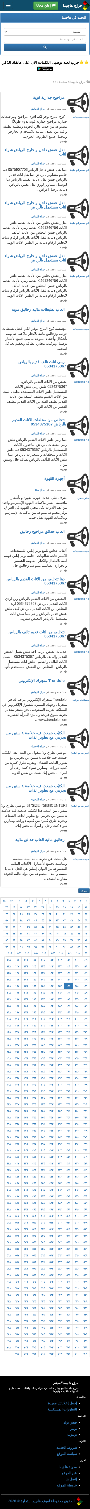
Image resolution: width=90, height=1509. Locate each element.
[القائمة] (8, 5)
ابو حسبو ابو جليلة (79, 169)
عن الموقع (69, 1473)
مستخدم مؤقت (81, 699)
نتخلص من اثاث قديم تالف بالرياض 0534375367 (37, 634)
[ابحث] (45, 47)
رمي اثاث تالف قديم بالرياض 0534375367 (42, 364)
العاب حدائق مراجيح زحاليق (43, 531)
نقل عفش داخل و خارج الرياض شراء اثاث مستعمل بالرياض (35, 205)
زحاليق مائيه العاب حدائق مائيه (40, 839)
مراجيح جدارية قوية (49, 97)
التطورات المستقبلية (62, 1409)
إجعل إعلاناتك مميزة (62, 1403)
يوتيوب (72, 1434)
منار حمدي (83, 497)
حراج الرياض (38, 108)
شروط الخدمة (66, 1447)
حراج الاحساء (38, 746)
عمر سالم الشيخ (80, 752)
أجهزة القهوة (55, 478)
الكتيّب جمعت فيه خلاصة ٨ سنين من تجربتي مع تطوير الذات (36, 735)
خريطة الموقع (67, 1485)
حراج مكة (40, 489)
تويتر (73, 1428)
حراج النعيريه (38, 799)
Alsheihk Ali (81, 381)
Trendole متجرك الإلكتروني (42, 680)
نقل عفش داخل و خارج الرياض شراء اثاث (35, 152)
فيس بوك (70, 1422)
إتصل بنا (71, 1479)
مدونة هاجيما (68, 1467)
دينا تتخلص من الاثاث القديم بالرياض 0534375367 (36, 581)
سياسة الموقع (67, 1454)
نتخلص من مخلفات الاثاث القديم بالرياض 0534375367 (39, 422)
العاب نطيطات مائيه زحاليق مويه (39, 309)
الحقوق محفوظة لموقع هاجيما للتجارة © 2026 (41, 1501)
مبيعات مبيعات (81, 116)
